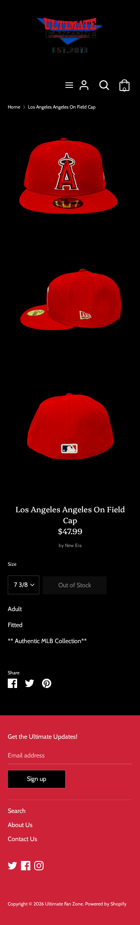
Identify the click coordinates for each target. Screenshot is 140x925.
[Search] (104, 82)
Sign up (36, 778)
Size (12, 564)
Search (17, 810)
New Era (73, 545)
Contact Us (22, 839)
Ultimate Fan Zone (64, 904)
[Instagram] (39, 864)
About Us (20, 825)
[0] (124, 82)
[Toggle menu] (69, 85)
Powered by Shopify (105, 904)
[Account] (84, 82)
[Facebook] (25, 864)
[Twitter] (12, 864)
